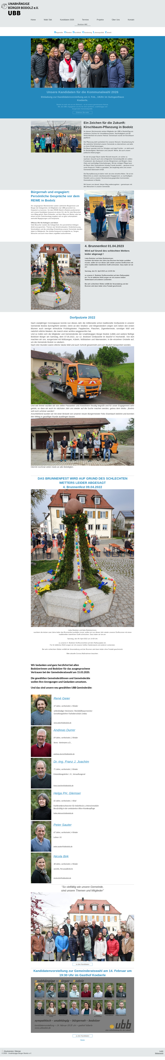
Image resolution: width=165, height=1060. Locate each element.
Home (82, 1040)
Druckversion (9, 1051)
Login (161, 1051)
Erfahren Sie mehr (82, 112)
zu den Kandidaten (82, 964)
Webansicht (159, 1053)
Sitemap (18, 1051)
